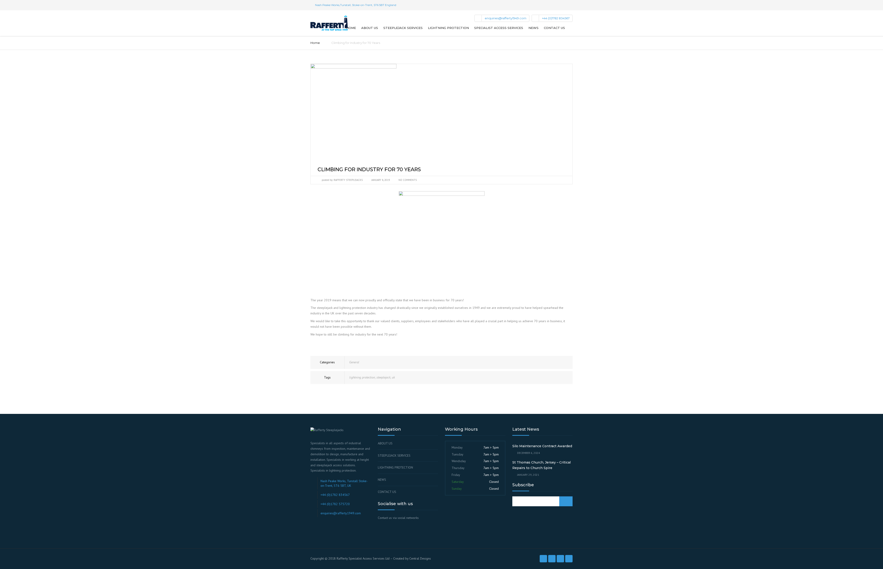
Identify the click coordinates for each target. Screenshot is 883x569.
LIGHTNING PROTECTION (395, 467)
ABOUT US (385, 443)
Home (351, 28)
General (354, 362)
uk (393, 377)
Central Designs (420, 558)
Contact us (554, 28)
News (533, 28)
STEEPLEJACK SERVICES (394, 455)
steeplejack (383, 377)
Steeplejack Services (403, 28)
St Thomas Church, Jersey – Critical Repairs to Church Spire (541, 465)
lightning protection (362, 377)
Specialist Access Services (498, 28)
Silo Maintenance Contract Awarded (542, 446)
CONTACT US (387, 492)
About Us (369, 28)
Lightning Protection (448, 28)
